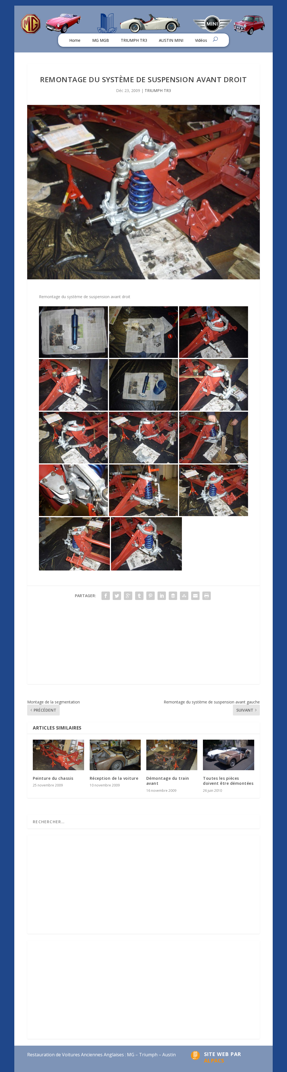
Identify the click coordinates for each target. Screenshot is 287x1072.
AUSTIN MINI (171, 40)
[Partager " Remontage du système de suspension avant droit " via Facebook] (105, 595)
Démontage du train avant (167, 781)
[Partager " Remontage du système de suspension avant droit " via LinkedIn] (161, 595)
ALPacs (214, 1060)
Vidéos (201, 40)
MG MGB (100, 40)
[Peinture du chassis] (58, 755)
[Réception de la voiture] (115, 755)
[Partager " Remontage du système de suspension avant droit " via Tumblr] (139, 595)
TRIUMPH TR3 (134, 40)
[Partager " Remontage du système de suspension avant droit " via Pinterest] (150, 595)
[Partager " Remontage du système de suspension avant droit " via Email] (195, 595)
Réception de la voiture (114, 778)
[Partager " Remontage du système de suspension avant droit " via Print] (206, 595)
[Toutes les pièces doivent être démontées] (228, 755)
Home (74, 40)
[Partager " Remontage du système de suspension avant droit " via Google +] (128, 595)
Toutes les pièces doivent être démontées (228, 781)
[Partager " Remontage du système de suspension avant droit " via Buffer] (173, 595)
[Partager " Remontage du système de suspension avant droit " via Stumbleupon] (184, 595)
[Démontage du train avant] (171, 755)
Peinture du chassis (53, 778)
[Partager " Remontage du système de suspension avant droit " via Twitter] (116, 595)
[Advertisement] (143, 645)
